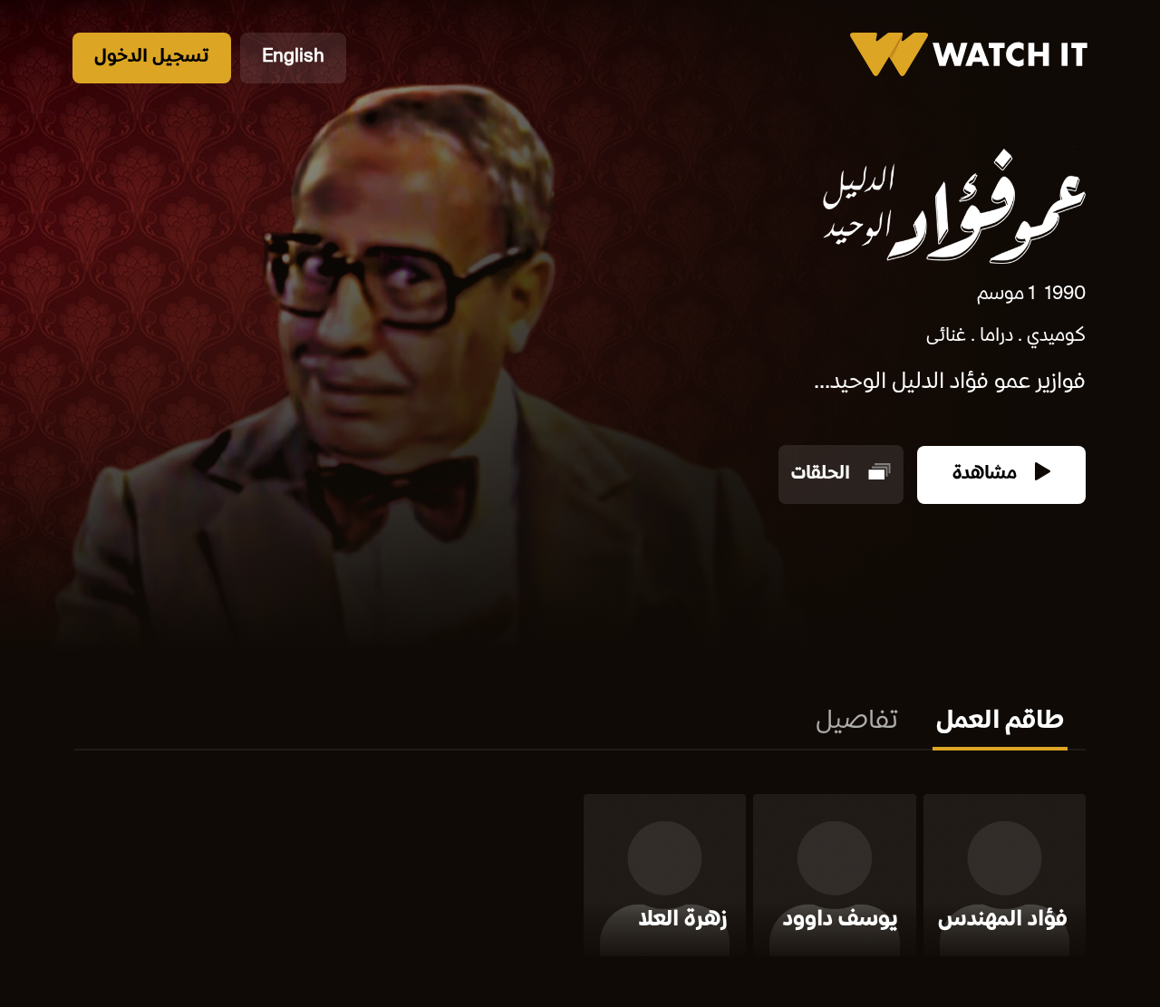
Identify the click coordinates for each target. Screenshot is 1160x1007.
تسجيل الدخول (151, 57)
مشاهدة (986, 474)
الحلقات (823, 474)
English (293, 57)
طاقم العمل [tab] (1000, 722)
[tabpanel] (580, 878)
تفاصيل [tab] (857, 722)
